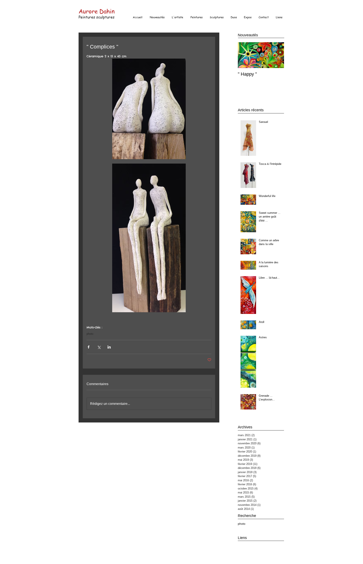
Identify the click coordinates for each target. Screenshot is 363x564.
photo (90, 333)
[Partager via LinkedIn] (109, 347)
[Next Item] (277, 55)
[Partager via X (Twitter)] (99, 347)
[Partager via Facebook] (89, 347)
